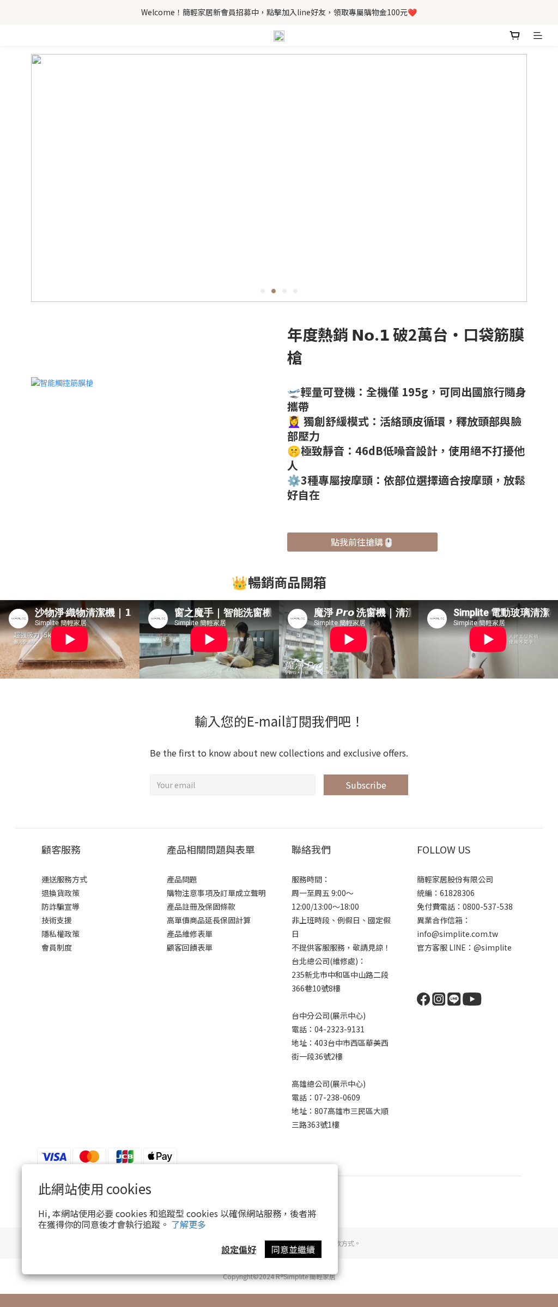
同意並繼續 (293, 1249)
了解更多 (188, 1224)
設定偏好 (238, 1249)
